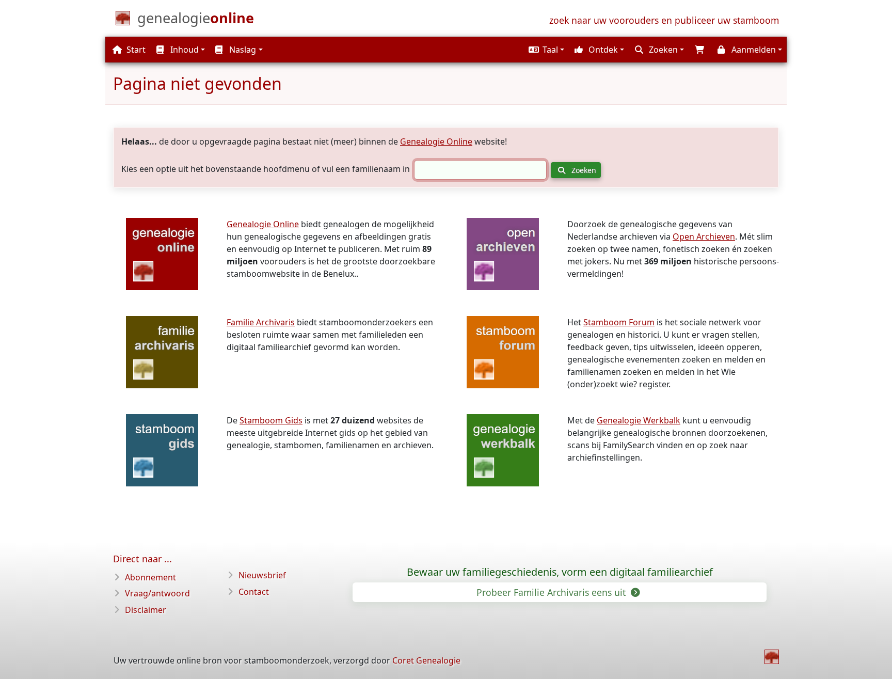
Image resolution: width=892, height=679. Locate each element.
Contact (253, 591)
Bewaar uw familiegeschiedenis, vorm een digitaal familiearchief (560, 572)
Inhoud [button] (183, 49)
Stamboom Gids (271, 420)
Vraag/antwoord (157, 593)
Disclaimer (145, 609)
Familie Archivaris (261, 322)
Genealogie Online (436, 141)
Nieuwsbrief (262, 575)
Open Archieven (704, 236)
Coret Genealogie (426, 660)
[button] (545, 49)
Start (135, 49)
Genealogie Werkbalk (638, 420)
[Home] (771, 657)
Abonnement (150, 577)
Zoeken (582, 170)
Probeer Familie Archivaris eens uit (552, 592)
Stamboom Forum (619, 322)
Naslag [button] (241, 49)
